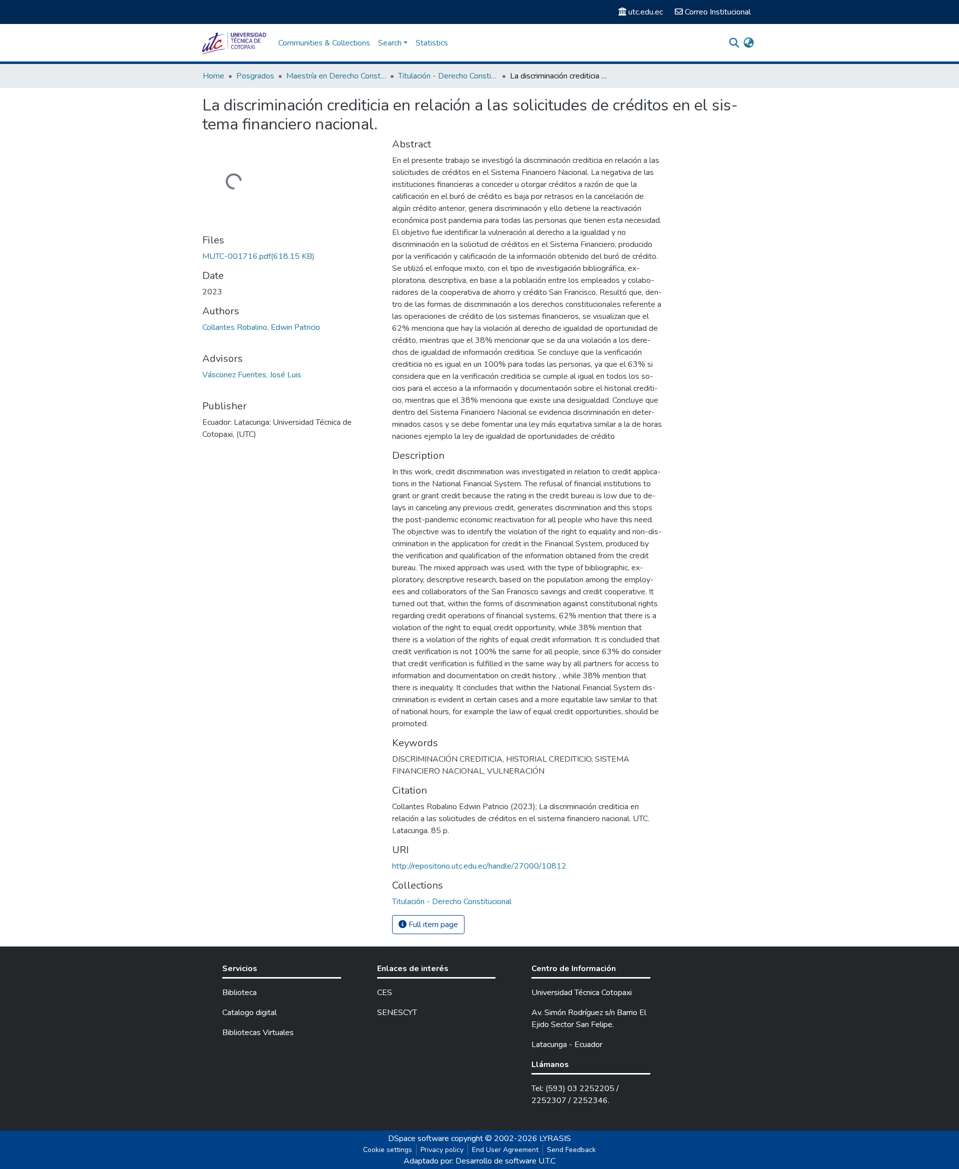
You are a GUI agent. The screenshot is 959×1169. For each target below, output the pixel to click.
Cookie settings (387, 1150)
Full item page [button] (432, 924)
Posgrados (255, 75)
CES (384, 992)
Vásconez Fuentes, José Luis (251, 374)
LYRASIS (555, 1138)
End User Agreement (505, 1150)
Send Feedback (571, 1150)
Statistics (432, 42)
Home (213, 75)
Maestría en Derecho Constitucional (336, 75)
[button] (748, 43)
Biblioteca (239, 992)
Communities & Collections (324, 42)
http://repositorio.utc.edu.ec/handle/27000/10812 (479, 866)
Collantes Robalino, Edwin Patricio (261, 327)
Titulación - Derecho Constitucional (448, 75)
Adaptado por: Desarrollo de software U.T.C (479, 1161)
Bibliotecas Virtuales (258, 1032)
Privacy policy (442, 1150)
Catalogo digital (249, 1012)
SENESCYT (397, 1012)
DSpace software (418, 1138)
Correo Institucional (718, 11)
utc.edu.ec (645, 11)
